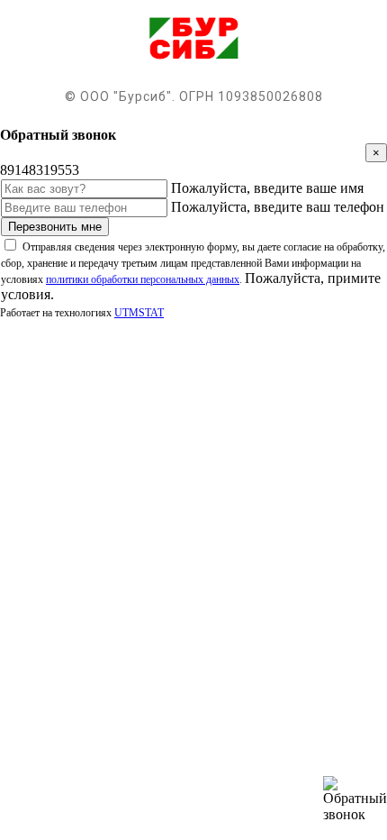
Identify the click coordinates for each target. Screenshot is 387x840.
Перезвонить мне (55, 226)
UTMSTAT (139, 312)
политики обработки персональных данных (142, 279)
